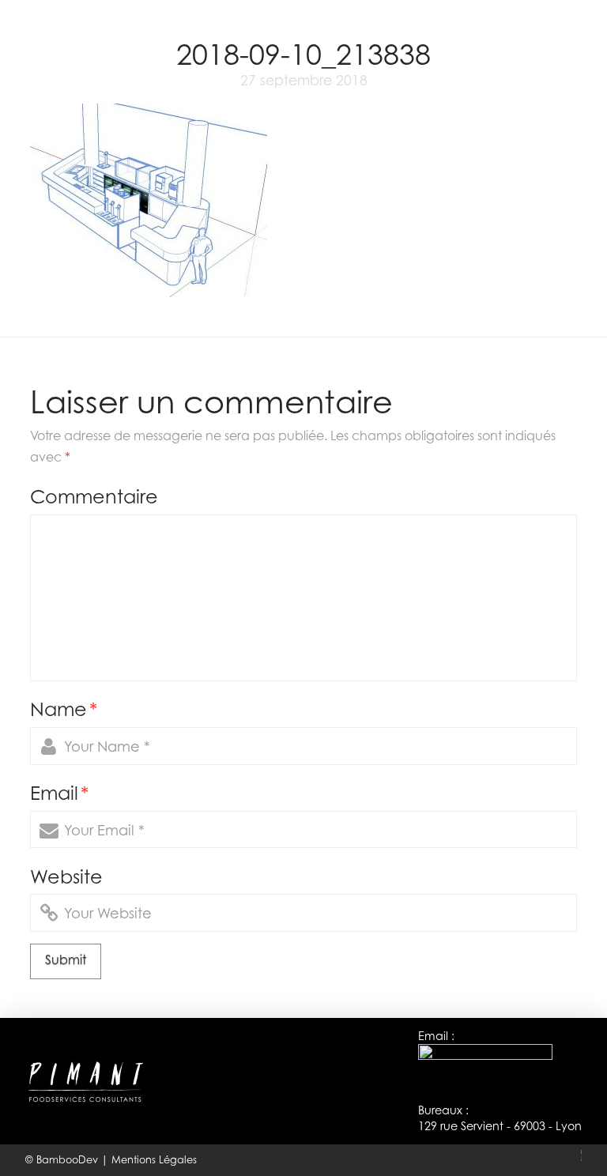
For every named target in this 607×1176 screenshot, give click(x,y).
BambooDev (68, 1159)
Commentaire (94, 496)
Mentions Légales (154, 1159)
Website (66, 876)
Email (59, 793)
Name (63, 709)
